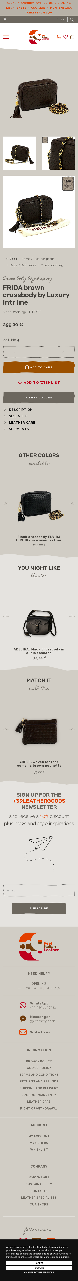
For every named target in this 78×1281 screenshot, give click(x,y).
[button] (18, 410)
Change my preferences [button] (39, 1272)
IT (57, 19)
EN (63, 19)
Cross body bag (52, 265)
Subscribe (39, 908)
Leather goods (45, 258)
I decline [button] (39, 1267)
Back (13, 258)
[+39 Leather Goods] (39, 37)
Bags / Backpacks (23, 265)
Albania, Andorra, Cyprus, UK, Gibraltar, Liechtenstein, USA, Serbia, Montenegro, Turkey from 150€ (39, 8)
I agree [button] (39, 1263)
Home (26, 258)
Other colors (39, 397)
